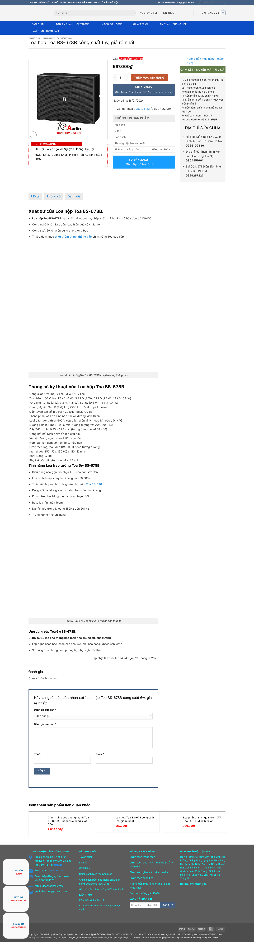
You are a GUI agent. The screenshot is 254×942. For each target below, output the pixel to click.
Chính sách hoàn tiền (141, 877)
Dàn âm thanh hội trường (73, 24)
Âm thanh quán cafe (46, 31)
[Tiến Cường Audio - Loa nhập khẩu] (39, 13)
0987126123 (142, 108)
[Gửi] (133, 13)
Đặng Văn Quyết (210, 937)
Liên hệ (83, 862)
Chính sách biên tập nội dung (95, 873)
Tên (37, 754)
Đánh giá (74, 196)
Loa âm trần (140, 24)
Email (100, 754)
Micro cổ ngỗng (112, 24)
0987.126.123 (55, 870)
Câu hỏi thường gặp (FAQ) (145, 893)
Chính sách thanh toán (142, 856)
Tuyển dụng (86, 856)
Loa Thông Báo (64, 38)
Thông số (53, 196)
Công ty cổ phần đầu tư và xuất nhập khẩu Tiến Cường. (84, 934)
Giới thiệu (84, 868)
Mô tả (35, 196)
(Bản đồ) (58, 864)
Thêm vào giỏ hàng (149, 77)
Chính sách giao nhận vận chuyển (149, 872)
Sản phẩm (38, 24)
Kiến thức (168, 13)
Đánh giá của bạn (45, 709)
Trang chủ (34, 38)
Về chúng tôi (148, 13)
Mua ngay (143, 89)
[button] (213, 13)
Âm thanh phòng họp (173, 24)
